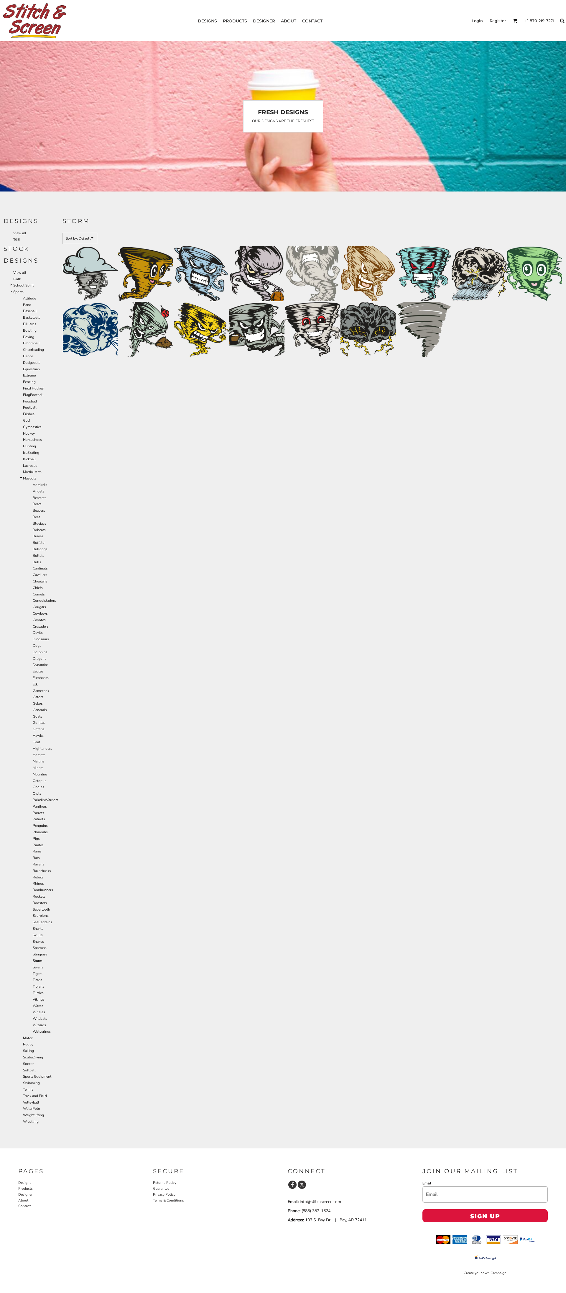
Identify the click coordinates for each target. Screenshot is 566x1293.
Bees (36, 517)
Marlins (39, 761)
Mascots (29, 478)
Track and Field (35, 1096)
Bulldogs (40, 549)
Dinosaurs (41, 639)
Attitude (29, 298)
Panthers (40, 806)
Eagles (38, 671)
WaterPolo (31, 1108)
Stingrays (40, 954)
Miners (38, 767)
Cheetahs (40, 581)
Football (30, 407)
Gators (38, 697)
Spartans (40, 947)
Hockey (29, 433)
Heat (36, 742)
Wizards (39, 1025)
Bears (37, 504)
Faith (17, 279)
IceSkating (31, 452)
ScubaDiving (33, 1057)
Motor (27, 1038)
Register (498, 20)
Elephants (41, 677)
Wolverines (42, 1031)
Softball (29, 1070)
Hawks (38, 735)
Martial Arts (32, 471)
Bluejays (39, 523)
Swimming (31, 1083)
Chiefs (38, 587)
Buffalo (39, 542)
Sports (18, 291)
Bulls (37, 562)
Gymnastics (32, 427)
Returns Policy (164, 1182)
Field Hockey (33, 388)
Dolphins (40, 652)
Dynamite (40, 664)
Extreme (29, 375)
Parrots (38, 813)
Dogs (37, 645)
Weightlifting (33, 1115)
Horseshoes (32, 439)
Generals (40, 710)
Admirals (40, 484)
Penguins (40, 825)
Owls (37, 793)
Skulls (38, 935)
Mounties (40, 774)
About (23, 1200)
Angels (38, 491)
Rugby (28, 1044)
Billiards (29, 324)
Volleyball (31, 1102)
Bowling (30, 330)
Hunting (29, 446)
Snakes (38, 941)
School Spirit (23, 285)
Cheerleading (33, 349)
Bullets (38, 555)
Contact (24, 1206)
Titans (37, 980)
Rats (36, 857)
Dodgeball (31, 362)
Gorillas (39, 722)
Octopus (39, 780)
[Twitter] (302, 1185)
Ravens (38, 864)
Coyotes (39, 620)
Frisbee (28, 414)
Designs (24, 1182)
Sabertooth (41, 909)
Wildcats (40, 1018)
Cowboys (40, 613)
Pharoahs (40, 832)
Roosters (40, 903)
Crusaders (41, 626)
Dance (28, 356)
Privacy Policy (164, 1194)
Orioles (38, 787)
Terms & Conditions (168, 1200)
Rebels (38, 877)
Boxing (28, 337)
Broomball (31, 343)
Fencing (29, 381)
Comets (39, 594)
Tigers (37, 973)
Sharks (38, 928)
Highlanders (42, 748)
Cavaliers (40, 574)
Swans (38, 967)
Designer (25, 1194)
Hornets (39, 754)
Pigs (36, 838)
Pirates (38, 845)
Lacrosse (30, 465)
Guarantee (161, 1188)
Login (477, 20)
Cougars (39, 607)
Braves (38, 536)
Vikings (39, 999)
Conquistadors (44, 600)
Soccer (28, 1063)
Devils (38, 632)
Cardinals (40, 568)
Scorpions (41, 915)
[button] (515, 20)
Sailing (28, 1050)
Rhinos (38, 883)
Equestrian (31, 369)
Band (27, 304)
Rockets (39, 896)
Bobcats (39, 530)
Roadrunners (43, 890)
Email (426, 1183)
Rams (37, 851)
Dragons (39, 658)
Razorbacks (42, 870)
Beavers (39, 510)
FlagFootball (33, 394)
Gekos (38, 703)
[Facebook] (292, 1185)
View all (19, 233)
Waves (38, 1006)
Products (25, 1188)
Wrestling (31, 1121)
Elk (35, 684)
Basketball (31, 317)
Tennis (28, 1089)
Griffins (39, 729)
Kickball (29, 459)
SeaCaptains (42, 922)
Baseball (30, 311)
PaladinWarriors (45, 800)
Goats (37, 716)
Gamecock (41, 690)
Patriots (39, 819)
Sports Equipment (37, 1076)
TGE (16, 239)
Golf (26, 420)
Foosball (30, 401)
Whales (39, 1012)
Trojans (38, 986)
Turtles (38, 993)
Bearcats (39, 497)
